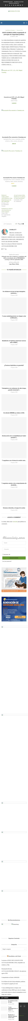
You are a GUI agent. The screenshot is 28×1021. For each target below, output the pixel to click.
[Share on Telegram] (23, 224)
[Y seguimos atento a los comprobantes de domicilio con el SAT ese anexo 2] (14, 473)
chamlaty (12, 229)
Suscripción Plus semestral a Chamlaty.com (14, 137)
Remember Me (6, 554)
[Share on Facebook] (18, 224)
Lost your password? (6, 561)
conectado (14, 521)
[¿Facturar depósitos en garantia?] (14, 355)
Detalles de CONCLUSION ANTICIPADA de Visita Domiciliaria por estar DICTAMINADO (7, 198)
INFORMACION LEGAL (8, 1)
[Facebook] (7, 5)
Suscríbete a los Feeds (18, 1)
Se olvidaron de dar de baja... (13, 1001)
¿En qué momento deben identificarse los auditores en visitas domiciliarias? (19, 197)
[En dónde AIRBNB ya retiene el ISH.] (14, 402)
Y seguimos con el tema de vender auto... (14, 460)
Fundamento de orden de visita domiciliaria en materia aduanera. (7, 210)
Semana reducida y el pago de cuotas (14, 508)
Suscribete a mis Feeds (15, 956)
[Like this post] (16, 224)
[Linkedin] (15, 5)
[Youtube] (18, 5)
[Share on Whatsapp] (21, 224)
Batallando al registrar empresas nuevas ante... (12, 1016)
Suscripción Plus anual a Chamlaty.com (14, 177)
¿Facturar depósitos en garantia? (14, 365)
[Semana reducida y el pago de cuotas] (14, 497)
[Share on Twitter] (19, 224)
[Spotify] (20, 5)
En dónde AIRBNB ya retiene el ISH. (14, 413)
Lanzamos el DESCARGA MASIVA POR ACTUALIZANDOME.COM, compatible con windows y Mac (13, 963)
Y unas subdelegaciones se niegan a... (13, 1008)
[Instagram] (11, 5)
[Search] (26, 23)
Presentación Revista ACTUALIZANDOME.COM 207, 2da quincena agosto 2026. (14, 971)
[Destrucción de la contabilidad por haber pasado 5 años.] (14, 425)
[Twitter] (9, 5)
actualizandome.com (20, 1015)
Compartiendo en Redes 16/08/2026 (10, 977)
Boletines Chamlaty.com (14, 3)
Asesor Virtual (14, 100)
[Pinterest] (13, 5)
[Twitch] (22, 5)
